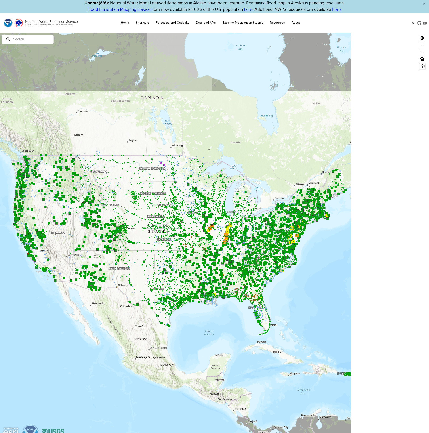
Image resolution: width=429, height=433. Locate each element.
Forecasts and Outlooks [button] (172, 23)
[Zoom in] (422, 45)
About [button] (296, 23)
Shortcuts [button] (142, 23)
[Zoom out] (422, 52)
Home (125, 23)
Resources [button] (277, 23)
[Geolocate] (422, 38)
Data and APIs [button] (206, 23)
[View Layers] (422, 66)
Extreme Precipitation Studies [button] (243, 23)
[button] (424, 3)
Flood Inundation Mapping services (120, 9)
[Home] (422, 59)
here (248, 9)
